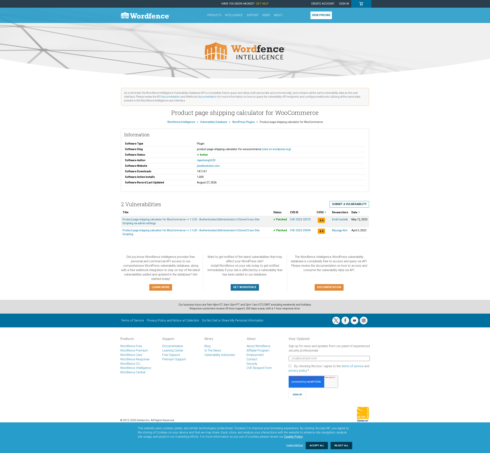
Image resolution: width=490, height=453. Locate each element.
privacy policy (298, 370)
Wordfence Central (132, 372)
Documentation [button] (329, 287)
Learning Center (172, 350)
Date (354, 212)
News (266, 15)
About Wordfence (258, 346)
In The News (212, 350)
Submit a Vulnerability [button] (349, 204)
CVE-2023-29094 (300, 230)
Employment (255, 355)
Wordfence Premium (134, 350)
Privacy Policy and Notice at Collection (173, 320)
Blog (207, 346)
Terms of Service (132, 320)
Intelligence (234, 15)
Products (214, 15)
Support (253, 15)
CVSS (320, 212)
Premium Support (174, 359)
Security (252, 364)
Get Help (262, 3)
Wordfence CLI (130, 364)
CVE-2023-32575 (300, 219)
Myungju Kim (340, 230)
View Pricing (321, 15)
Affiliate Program (258, 350)
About (278, 15)
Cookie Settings (294, 445)
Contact (252, 359)
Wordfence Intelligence (135, 368)
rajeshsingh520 (206, 160)
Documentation (172, 346)
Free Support (171, 355)
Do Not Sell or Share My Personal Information (232, 320)
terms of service (352, 366)
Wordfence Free (131, 346)
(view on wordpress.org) (276, 149)
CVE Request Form (259, 368)
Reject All (341, 445)
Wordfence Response (134, 359)
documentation (171, 96)
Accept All (317, 445)
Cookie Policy (293, 436)
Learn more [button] (161, 287)
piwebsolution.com (208, 165)
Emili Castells (340, 219)
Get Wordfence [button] (244, 287)
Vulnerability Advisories (219, 355)
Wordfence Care (131, 355)
